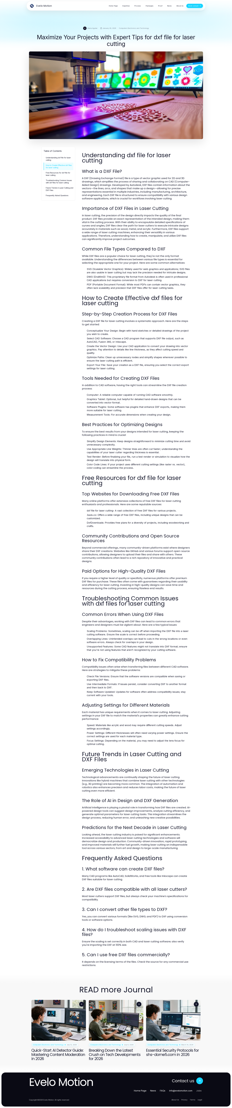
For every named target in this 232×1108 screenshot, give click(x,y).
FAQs (162, 1090)
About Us (175, 1100)
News (153, 1090)
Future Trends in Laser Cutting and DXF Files (59, 189)
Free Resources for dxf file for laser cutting (58, 174)
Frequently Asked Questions (57, 195)
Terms (192, 1100)
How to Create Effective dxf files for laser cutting (59, 166)
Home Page (140, 1090)
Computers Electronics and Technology (134, 28)
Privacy (184, 1100)
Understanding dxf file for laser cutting (58, 159)
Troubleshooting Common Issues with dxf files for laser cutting (59, 181)
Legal (200, 1100)
